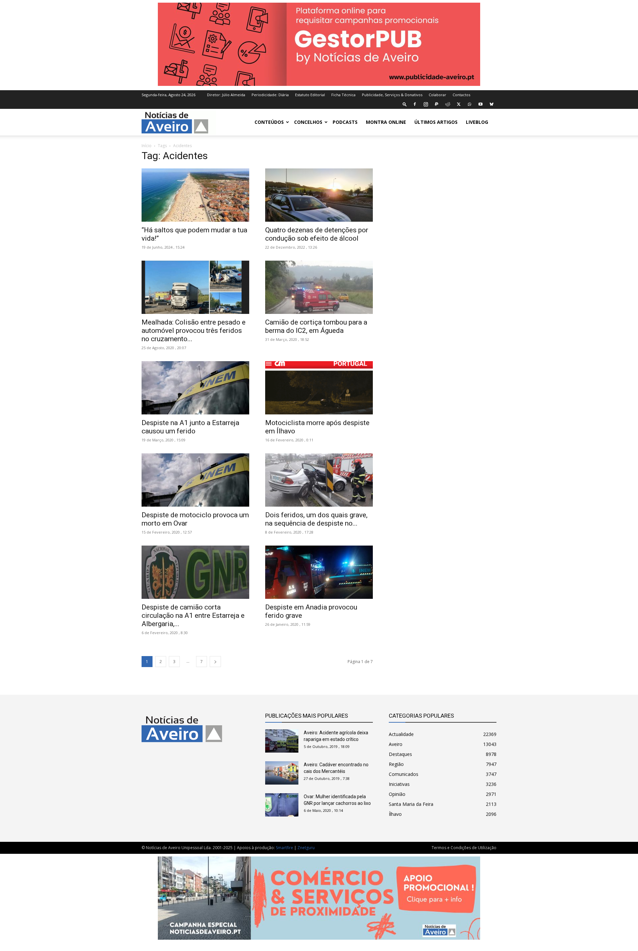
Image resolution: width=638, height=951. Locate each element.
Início (147, 145)
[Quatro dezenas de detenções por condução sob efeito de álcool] (319, 195)
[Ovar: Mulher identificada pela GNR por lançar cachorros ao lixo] (281, 805)
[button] (405, 104)
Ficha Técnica (343, 94)
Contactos (461, 94)
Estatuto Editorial (310, 94)
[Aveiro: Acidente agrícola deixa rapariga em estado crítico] (281, 741)
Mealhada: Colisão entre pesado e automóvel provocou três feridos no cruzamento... (194, 330)
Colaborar (437, 94)
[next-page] (215, 661)
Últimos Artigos (436, 122)
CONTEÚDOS (269, 122)
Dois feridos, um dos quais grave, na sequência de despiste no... (316, 519)
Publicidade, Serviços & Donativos (392, 94)
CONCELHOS (308, 122)
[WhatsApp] (470, 104)
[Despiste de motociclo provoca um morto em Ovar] (195, 480)
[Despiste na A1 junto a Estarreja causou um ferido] (195, 387)
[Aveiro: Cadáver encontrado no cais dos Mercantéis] (281, 773)
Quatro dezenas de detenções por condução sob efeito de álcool (316, 234)
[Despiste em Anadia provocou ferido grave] (319, 572)
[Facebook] (415, 104)
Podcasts (345, 122)
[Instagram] (426, 104)
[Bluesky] (491, 104)
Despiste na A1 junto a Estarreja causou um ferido (190, 427)
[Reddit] (448, 104)
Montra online (386, 122)
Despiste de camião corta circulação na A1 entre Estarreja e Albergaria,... (193, 615)
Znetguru (306, 847)
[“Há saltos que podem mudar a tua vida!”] (195, 195)
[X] (459, 104)
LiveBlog (477, 122)
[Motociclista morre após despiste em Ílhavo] (319, 387)
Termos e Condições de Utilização (464, 847)
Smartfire (284, 847)
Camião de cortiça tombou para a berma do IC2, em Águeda (316, 326)
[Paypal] (437, 104)
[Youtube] (480, 104)
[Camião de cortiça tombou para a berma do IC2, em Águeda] (319, 287)
